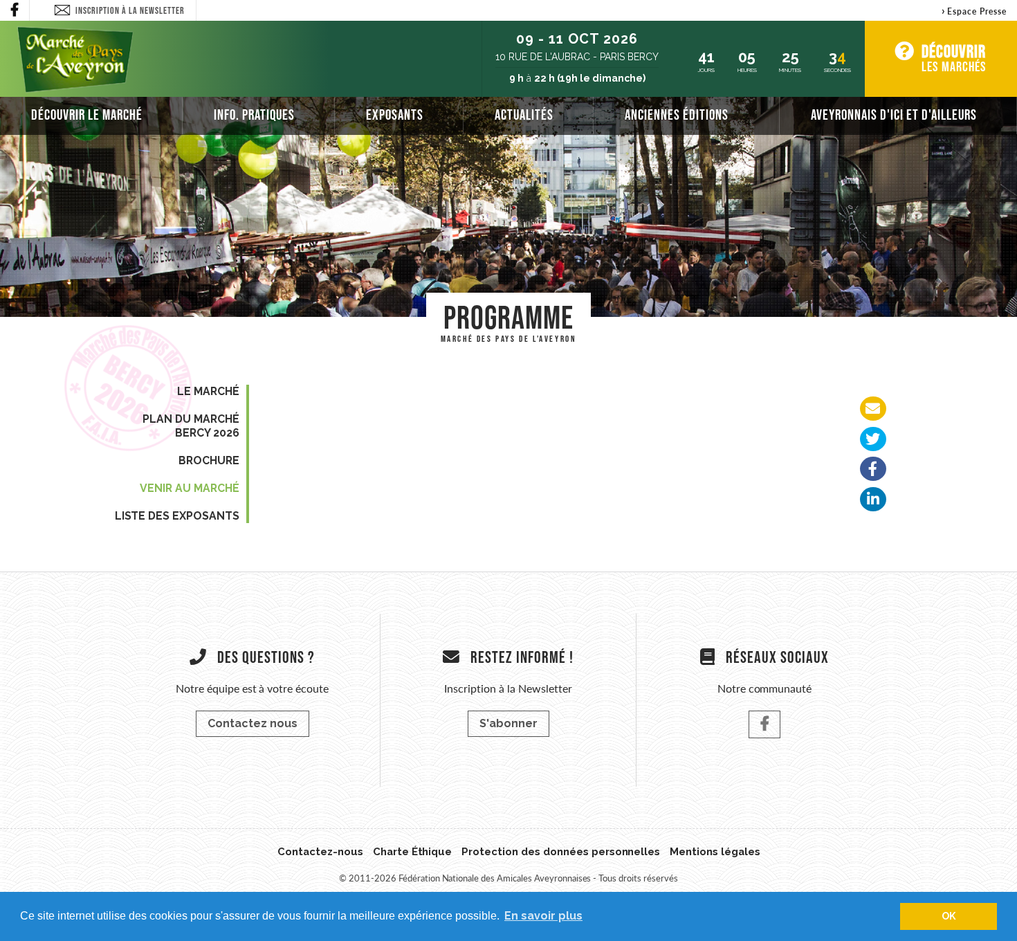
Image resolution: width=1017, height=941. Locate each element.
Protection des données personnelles (560, 852)
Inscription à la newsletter (130, 10)
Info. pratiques (254, 114)
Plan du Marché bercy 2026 (191, 425)
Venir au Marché (189, 488)
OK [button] (949, 916)
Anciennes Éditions (677, 114)
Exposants (394, 114)
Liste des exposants (177, 515)
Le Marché (208, 391)
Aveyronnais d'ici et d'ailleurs (894, 114)
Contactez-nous (320, 852)
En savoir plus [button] (543, 915)
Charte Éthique (412, 852)
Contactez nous (252, 723)
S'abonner (508, 723)
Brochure (208, 460)
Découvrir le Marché (87, 114)
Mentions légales (715, 852)
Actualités (524, 114)
